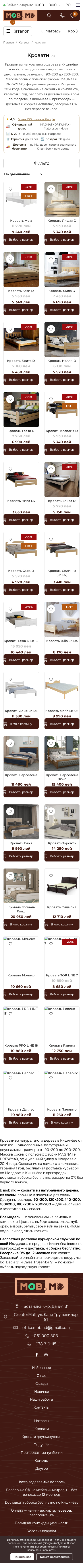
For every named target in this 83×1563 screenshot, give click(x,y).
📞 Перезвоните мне (52, 1529)
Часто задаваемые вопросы (41, 1482)
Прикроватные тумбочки (41, 1452)
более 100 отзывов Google (36, 119)
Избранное (41, 1367)
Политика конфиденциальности (48, 1548)
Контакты (41, 1407)
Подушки (41, 1444)
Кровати (42, 1428)
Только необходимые (54, 1557)
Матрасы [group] (53, 31)
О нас (41, 1375)
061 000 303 (46, 1335)
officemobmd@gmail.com (46, 1327)
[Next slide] (77, 31)
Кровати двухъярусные (41, 1436)
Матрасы (41, 1421)
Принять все (22, 1557)
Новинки (41, 1391)
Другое (41, 1468)
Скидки (41, 1383)
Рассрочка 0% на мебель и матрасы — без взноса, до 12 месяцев (41, 1492)
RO (68, 5)
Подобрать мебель (52, 1520)
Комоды (41, 1460)
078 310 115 (46, 1344)
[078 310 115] (62, 15)
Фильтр (41, 163)
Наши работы (41, 1399)
